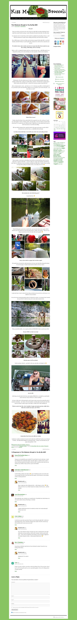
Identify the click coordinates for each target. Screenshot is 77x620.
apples (58, 142)
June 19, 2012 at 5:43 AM (19, 456)
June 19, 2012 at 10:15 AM (19, 543)
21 (61, 127)
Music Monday (35, 18)
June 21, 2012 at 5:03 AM (22, 553)
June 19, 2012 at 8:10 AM (19, 471)
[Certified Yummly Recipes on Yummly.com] (60, 84)
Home (13, 18)
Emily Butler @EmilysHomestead (21, 469)
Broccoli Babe (34, 445)
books (62, 143)
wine (61, 164)
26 (57, 128)
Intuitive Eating (24, 18)
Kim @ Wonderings (19, 542)
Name (12, 595)
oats (60, 153)
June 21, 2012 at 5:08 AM (22, 482)
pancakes (57, 154)
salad (55, 161)
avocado (61, 142)
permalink (20, 447)
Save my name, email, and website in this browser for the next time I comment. (25, 607)
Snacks (25, 445)
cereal (55, 145)
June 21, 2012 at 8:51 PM (19, 563)
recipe (60, 160)
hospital (63, 150)
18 (56, 127)
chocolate (63, 145)
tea (62, 162)
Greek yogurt (58, 150)
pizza (64, 157)
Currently (30, 18)
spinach (60, 162)
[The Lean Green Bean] (59, 96)
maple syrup (60, 152)
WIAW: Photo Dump (46, 22)
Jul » (65, 130)
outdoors (42, 445)
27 (59, 128)
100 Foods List (41, 18)
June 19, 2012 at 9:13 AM (19, 495)
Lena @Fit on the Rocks (20, 494)
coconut (58, 146)
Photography (21, 445)
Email (12, 599)
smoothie (55, 162)
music (55, 153)
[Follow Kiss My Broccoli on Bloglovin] (59, 38)
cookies (55, 148)
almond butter (55, 142)
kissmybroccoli (23, 26)
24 (54, 128)
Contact (47, 18)
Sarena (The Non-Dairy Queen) (21, 455)
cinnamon (55, 146)
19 (57, 127)
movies (63, 152)
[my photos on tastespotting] (59, 79)
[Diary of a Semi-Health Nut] (60, 109)
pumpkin (56, 160)
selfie (58, 161)
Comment (13, 582)
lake (40, 445)
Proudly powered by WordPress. (59, 617)
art (30, 445)
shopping (61, 161)
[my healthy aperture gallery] (59, 81)
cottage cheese (59, 148)
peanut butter (57, 156)
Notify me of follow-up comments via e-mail (19, 612)
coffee (62, 146)
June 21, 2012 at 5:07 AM (22, 505)
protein (55, 158)
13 (59, 125)
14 (61, 125)
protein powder (59, 158)
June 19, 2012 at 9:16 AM (19, 517)
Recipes (16, 18)
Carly (16, 562)
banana (64, 142)
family (55, 149)
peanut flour (56, 157)
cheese (58, 145)
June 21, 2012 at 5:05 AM (22, 529)
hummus (56, 152)
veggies (56, 164)
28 (61, 128)
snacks (12, 447)
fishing (38, 445)
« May (55, 130)
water (59, 164)
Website (12, 603)
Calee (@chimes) (18, 516)
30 (64, 128)
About (20, 18)
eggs (63, 148)
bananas (55, 144)
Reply (16, 465)
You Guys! (13, 22)
